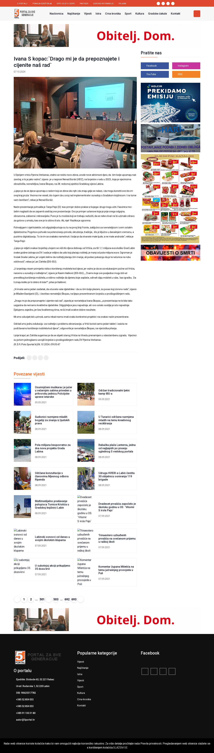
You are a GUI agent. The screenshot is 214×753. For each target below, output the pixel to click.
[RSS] (145, 671)
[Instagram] (163, 671)
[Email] (46, 357)
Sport (128, 13)
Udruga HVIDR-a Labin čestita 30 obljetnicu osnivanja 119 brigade (116, 476)
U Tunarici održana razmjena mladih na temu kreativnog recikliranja (116, 420)
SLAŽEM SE (120, 747)
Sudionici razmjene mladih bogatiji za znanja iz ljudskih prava (52, 420)
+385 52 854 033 (25, 699)
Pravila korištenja (42, 4)
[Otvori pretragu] (197, 13)
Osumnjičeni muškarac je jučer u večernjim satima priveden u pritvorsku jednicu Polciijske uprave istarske (53, 392)
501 (42, 599)
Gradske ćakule (157, 13)
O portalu (22, 4)
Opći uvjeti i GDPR (66, 4)
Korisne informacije (103, 4)
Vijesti (88, 13)
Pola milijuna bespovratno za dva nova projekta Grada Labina (53, 448)
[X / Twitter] (34, 357)
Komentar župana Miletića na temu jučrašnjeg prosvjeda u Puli (116, 570)
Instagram (183, 65)
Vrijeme (122, 4)
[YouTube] (172, 671)
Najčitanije (73, 13)
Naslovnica (56, 13)
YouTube (151, 74)
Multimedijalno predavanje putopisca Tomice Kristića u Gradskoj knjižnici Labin (52, 504)
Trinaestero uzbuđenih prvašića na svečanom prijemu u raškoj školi (117, 538)
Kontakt (175, 13)
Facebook (151, 65)
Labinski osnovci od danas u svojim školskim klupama (52, 538)
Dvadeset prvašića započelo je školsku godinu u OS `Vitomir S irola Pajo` (117, 507)
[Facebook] (29, 357)
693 (73, 599)
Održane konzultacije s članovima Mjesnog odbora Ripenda (52, 476)
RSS (179, 74)
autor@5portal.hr (25, 719)
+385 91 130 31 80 (25, 713)
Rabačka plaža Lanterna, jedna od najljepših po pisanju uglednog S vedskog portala (117, 448)
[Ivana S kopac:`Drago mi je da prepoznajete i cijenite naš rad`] (75, 123)
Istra (98, 13)
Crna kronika (113, 13)
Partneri (84, 4)
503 (55, 599)
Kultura (139, 13)
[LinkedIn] (40, 357)
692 (67, 599)
